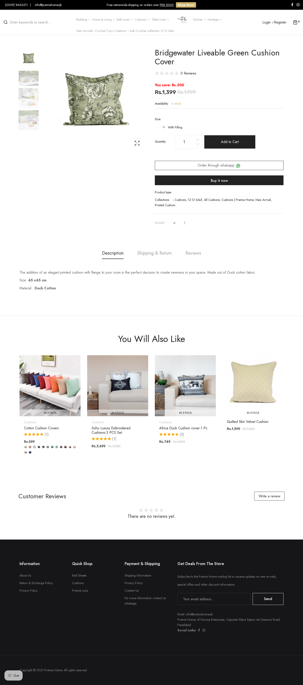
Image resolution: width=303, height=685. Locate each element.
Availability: (162, 103)
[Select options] (52, 404)
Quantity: (160, 141)
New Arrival (263, 200)
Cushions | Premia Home (238, 200)
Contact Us (132, 590)
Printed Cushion (165, 205)
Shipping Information (138, 575)
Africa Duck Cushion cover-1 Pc (183, 428)
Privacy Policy (28, 590)
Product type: (163, 192)
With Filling (174, 127)
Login (266, 22)
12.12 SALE (195, 200)
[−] (197, 144)
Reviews (193, 253)
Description (113, 253)
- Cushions (179, 200)
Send (268, 598)
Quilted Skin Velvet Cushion (247, 422)
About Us (25, 575)
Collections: (162, 200)
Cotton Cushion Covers (41, 428)
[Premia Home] (183, 19)
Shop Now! (186, 5)
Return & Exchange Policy (36, 583)
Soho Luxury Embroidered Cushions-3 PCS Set (111, 430)
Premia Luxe (80, 590)
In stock (50, 413)
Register (280, 22)
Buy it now (219, 180)
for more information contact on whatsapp (145, 601)
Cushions (30, 422)
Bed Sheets (79, 575)
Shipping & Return (154, 253)
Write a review (269, 496)
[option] (30, 59)
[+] (197, 139)
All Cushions (212, 200)
